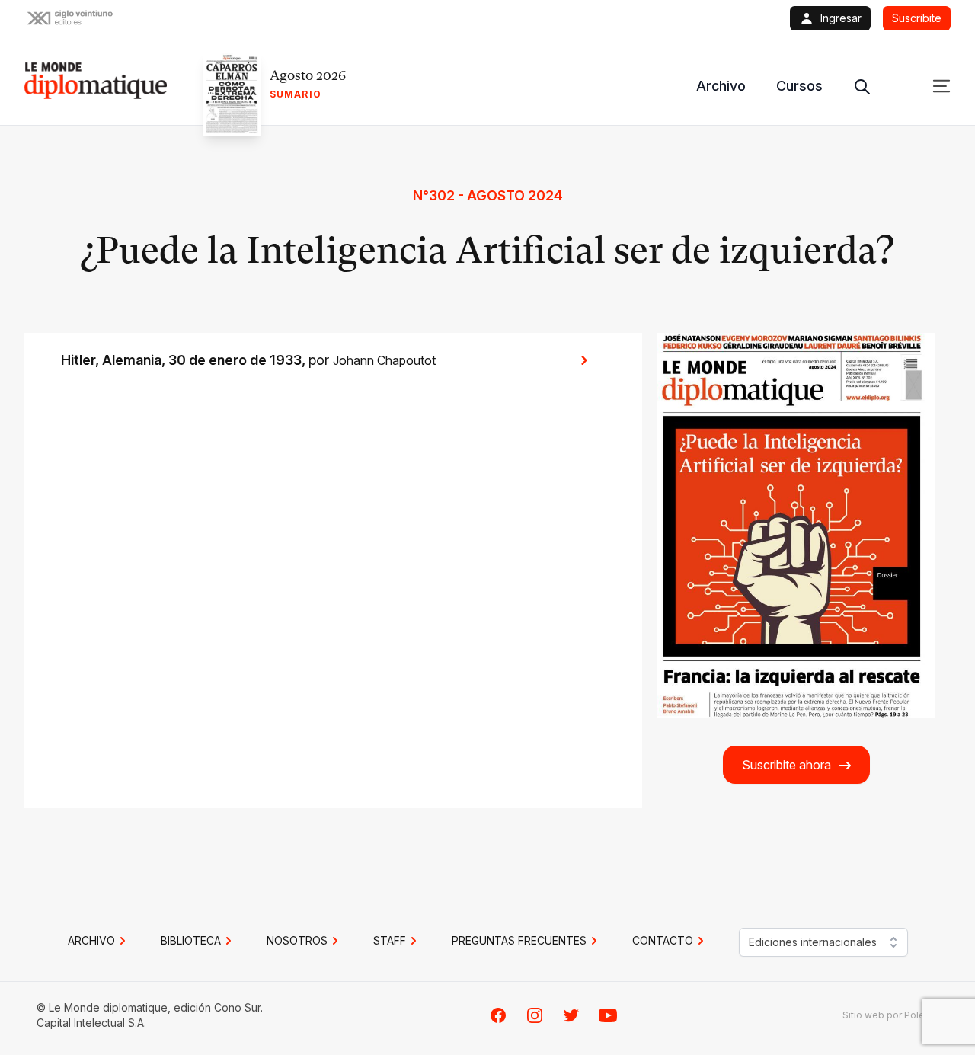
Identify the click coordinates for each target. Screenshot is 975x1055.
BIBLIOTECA (191, 940)
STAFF (389, 940)
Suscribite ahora (786, 764)
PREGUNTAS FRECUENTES (519, 940)
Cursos (799, 86)
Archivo (721, 86)
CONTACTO (662, 940)
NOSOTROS (297, 940)
